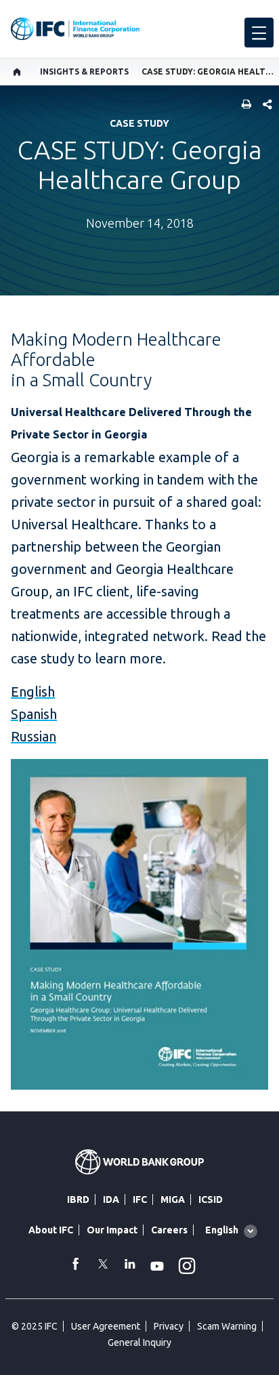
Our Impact (112, 1230)
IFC (140, 1199)
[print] (243, 105)
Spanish (34, 714)
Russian (33, 736)
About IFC (50, 1230)
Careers (169, 1230)
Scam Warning (227, 1326)
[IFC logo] (75, 29)
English (33, 691)
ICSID (210, 1199)
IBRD (78, 1199)
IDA (111, 1199)
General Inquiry (139, 1342)
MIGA (172, 1199)
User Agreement (105, 1326)
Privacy (169, 1326)
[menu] (259, 32)
